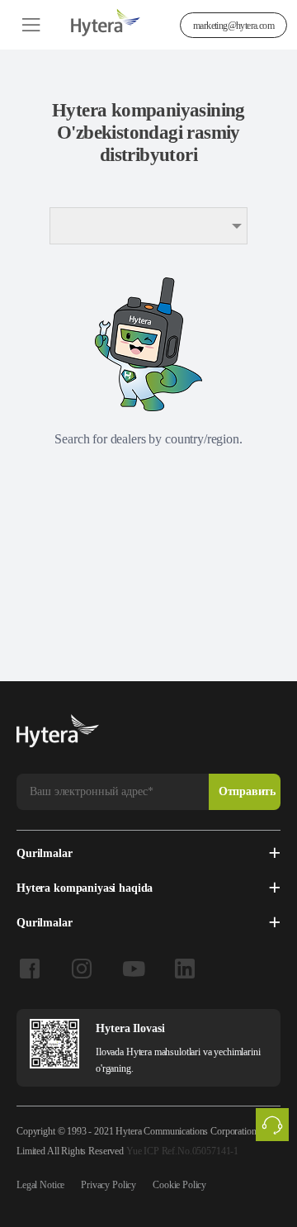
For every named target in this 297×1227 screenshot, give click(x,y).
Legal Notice (40, 1185)
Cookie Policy (179, 1185)
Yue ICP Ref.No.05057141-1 (182, 1151)
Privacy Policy (108, 1185)
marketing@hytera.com (233, 25)
